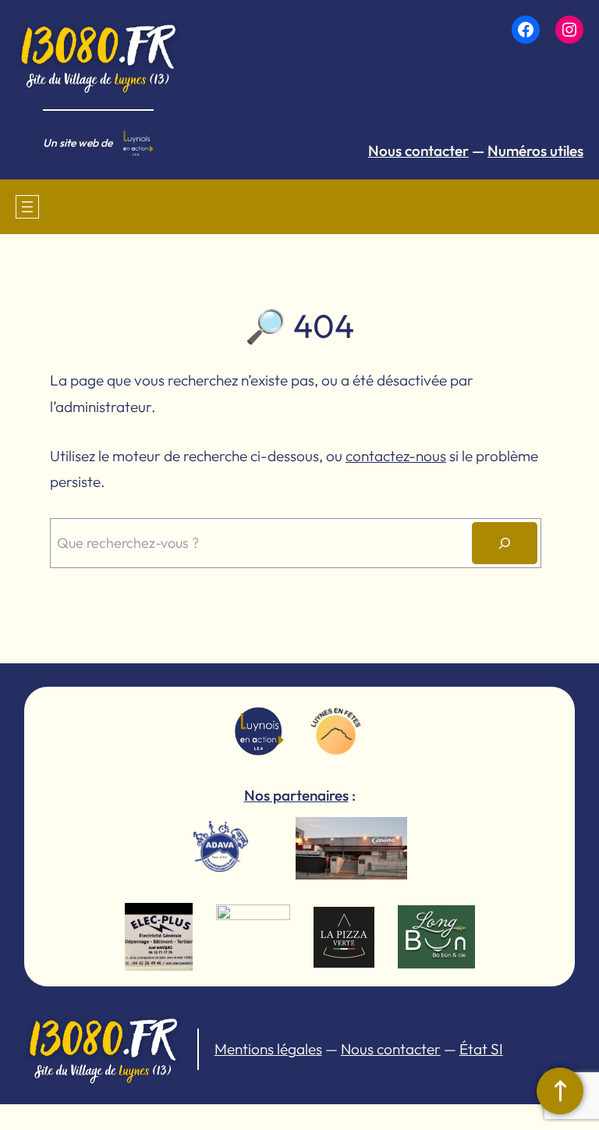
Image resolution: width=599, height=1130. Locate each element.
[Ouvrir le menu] (27, 207)
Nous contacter (418, 150)
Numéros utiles (535, 150)
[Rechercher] (504, 543)
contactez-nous (396, 455)
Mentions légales (268, 1048)
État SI (481, 1048)
